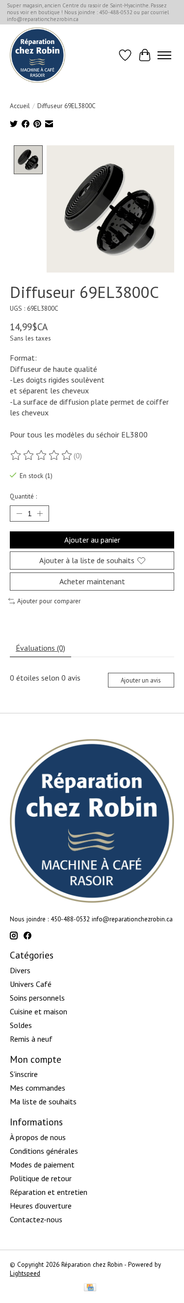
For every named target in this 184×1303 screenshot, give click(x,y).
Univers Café (31, 984)
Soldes (21, 1025)
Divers (20, 970)
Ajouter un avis (141, 680)
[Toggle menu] (164, 55)
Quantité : (23, 496)
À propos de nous (38, 1137)
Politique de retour (41, 1178)
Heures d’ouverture (41, 1206)
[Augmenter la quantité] (39, 513)
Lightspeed (25, 1273)
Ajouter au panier (92, 540)
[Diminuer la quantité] (19, 513)
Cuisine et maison (38, 1011)
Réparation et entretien (48, 1192)
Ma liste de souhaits (43, 1101)
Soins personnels (37, 998)
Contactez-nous (36, 1219)
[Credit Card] (90, 1288)
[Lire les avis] (42, 455)
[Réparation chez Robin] (37, 55)
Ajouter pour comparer (48, 600)
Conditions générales (44, 1151)
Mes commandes (37, 1088)
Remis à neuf (31, 1039)
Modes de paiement (42, 1164)
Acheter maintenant (92, 581)
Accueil (20, 105)
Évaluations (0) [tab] (40, 648)
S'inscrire (24, 1074)
